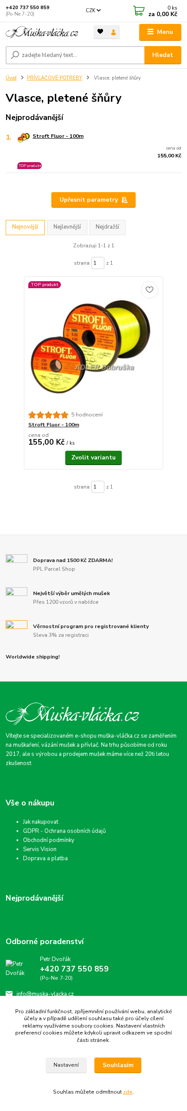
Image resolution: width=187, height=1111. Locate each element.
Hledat (162, 55)
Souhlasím (118, 1065)
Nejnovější (25, 227)
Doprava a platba (45, 858)
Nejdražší (107, 227)
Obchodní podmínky (48, 840)
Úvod (11, 78)
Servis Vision (40, 849)
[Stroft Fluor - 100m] (93, 344)
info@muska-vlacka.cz (45, 994)
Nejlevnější (67, 227)
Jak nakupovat (40, 822)
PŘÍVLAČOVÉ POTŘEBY (54, 78)
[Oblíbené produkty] (100, 31)
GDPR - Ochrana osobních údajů (64, 831)
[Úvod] (42, 32)
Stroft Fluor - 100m (58, 136)
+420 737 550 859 (28, 7)
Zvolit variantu (93, 457)
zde (128, 1091)
